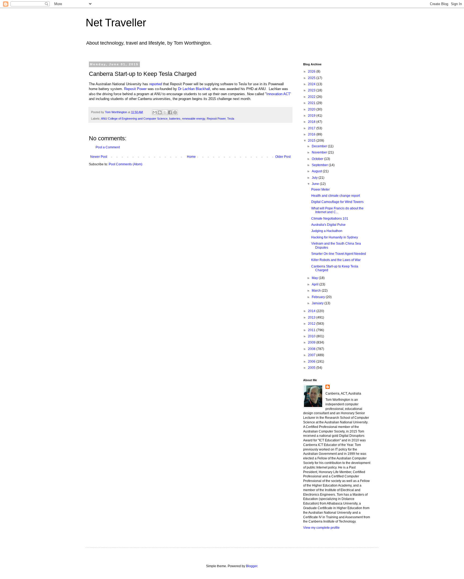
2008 (312, 349)
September (320, 165)
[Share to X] (165, 112)
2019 (312, 115)
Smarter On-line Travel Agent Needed (338, 254)
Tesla (230, 118)
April (315, 284)
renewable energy (193, 118)
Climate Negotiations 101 (329, 218)
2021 (312, 103)
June (316, 184)
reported (155, 84)
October (318, 159)
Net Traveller (116, 22)
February (319, 297)
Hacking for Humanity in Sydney (334, 237)
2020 (312, 109)
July (315, 178)
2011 (312, 330)
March (317, 290)
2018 (312, 122)
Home (191, 157)
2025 (312, 78)
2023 (312, 90)
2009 (312, 342)
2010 (312, 336)
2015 (312, 140)
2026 (312, 71)
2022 (312, 97)
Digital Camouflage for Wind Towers (337, 202)
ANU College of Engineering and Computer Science (134, 118)
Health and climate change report (335, 196)
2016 (312, 134)
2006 (312, 361)
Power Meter (320, 189)
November (320, 152)
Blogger (251, 566)
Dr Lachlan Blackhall (194, 89)
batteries (174, 118)
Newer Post (98, 157)
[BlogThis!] (159, 112)
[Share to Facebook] (170, 112)
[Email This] (154, 112)
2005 (312, 368)
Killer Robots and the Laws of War (336, 260)
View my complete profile (321, 528)
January (318, 303)
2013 (312, 317)
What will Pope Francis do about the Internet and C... (337, 210)
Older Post (283, 157)
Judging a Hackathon (326, 231)
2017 (312, 128)
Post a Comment (108, 147)
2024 (312, 84)
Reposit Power (135, 89)
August (317, 171)
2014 (312, 311)
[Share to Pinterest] (175, 112)
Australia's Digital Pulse (328, 225)
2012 (312, 324)
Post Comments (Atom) (125, 164)
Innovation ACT (278, 94)
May (315, 278)
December (320, 146)
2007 (312, 355)
